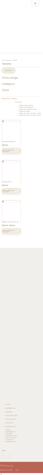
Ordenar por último (24, 111)
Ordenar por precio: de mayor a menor (30, 115)
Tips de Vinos (11, 419)
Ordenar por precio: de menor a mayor (30, 113)
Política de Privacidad (6, 470)
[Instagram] (4, 457)
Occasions (9, 60)
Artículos (10, 423)
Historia (9, 412)
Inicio (3, 60)
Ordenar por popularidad (26, 107)
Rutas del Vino (11, 415)
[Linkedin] (10, 457)
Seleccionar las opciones (8, 150)
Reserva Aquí (11, 426)
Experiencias (11, 408)
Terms (17, 470)
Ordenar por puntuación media (27, 109)
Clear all (8, 70)
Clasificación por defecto (26, 105)
